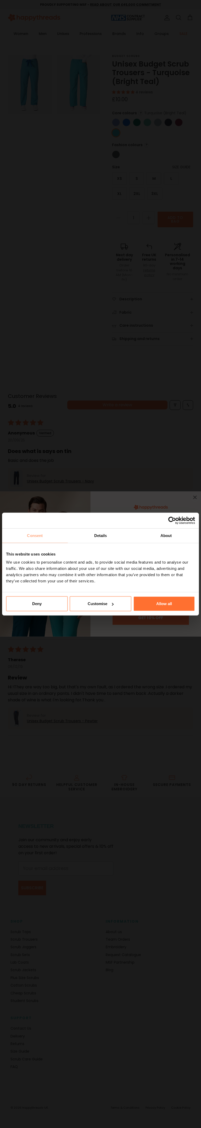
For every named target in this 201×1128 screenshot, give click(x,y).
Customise (97, 603)
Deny (37, 603)
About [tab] (166, 535)
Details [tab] (100, 535)
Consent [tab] (35, 535)
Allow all (164, 603)
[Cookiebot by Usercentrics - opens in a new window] (172, 520)
